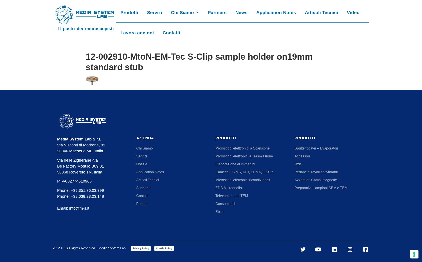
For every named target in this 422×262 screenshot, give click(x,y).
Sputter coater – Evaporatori (316, 148)
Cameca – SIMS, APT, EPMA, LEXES (244, 172)
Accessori (302, 156)
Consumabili (225, 204)
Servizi (154, 12)
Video (353, 12)
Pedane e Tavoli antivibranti (316, 172)
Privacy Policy (141, 248)
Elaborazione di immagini (235, 164)
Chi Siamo (182, 12)
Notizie (141, 164)
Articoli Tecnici (321, 12)
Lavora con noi (137, 32)
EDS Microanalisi (229, 188)
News (241, 12)
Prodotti (129, 12)
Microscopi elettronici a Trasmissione (244, 156)
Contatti (171, 32)
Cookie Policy (164, 248)
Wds (298, 164)
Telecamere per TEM (231, 196)
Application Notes (276, 12)
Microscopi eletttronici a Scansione (242, 148)
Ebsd (219, 212)
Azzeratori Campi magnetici (316, 180)
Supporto (143, 188)
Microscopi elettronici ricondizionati (242, 180)
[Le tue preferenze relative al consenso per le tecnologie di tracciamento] (414, 254)
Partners (217, 12)
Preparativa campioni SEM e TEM (321, 188)
